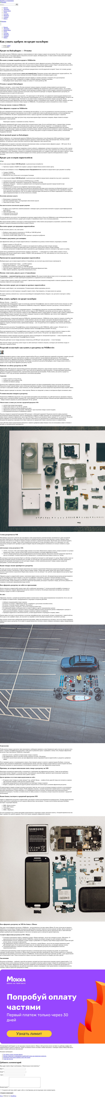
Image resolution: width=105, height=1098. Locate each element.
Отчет (5, 12)
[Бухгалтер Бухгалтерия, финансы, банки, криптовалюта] (3, 2)
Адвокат (6, 17)
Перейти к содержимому (7, 0)
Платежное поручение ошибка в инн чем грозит (16, 1057)
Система (6, 14)
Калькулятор (7, 11)
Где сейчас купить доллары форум (12, 1054)
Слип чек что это (8, 1059)
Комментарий (4, 1087)
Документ (6, 9)
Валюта (6, 7)
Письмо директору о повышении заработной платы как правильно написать (24, 1056)
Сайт (1, 1075)
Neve (1, 1096)
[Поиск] (17, 5)
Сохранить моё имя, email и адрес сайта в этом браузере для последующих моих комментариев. (28, 1090)
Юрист (5, 18)
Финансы (6, 15)
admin (8, 45)
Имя (1, 1069)
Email (2, 1072)
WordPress (13, 1096)
